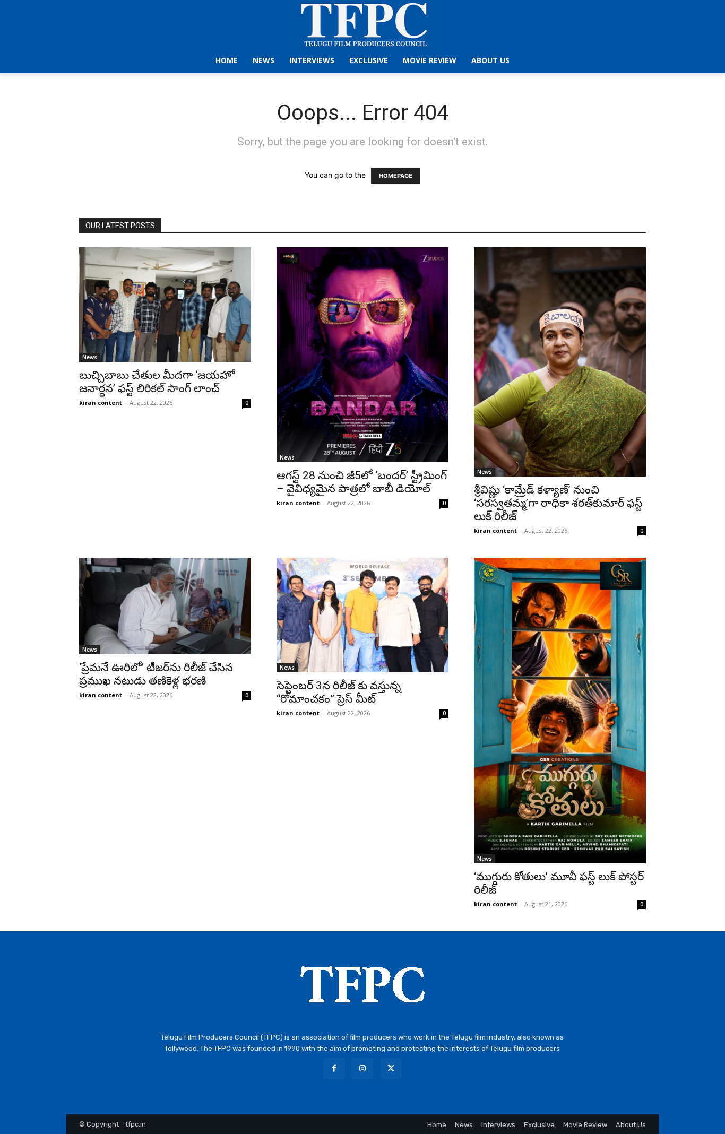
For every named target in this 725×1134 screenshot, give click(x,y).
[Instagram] (362, 1068)
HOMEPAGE (395, 175)
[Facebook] (334, 1068)
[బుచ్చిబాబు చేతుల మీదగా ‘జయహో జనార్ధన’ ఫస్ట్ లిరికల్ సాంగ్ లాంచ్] (165, 304)
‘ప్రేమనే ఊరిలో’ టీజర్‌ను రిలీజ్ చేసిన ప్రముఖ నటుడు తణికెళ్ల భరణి (156, 674)
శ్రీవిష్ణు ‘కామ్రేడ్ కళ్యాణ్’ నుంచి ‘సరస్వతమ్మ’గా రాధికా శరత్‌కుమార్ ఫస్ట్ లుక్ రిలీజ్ (558, 503)
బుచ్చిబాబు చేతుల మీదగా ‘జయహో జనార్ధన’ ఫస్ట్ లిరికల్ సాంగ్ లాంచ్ (157, 382)
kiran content (100, 402)
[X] (391, 1068)
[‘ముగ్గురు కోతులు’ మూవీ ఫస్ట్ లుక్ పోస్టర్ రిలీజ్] (560, 710)
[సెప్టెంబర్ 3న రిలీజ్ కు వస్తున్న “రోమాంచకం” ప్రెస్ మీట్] (362, 615)
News (89, 357)
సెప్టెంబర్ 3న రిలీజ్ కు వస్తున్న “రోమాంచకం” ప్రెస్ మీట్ (339, 692)
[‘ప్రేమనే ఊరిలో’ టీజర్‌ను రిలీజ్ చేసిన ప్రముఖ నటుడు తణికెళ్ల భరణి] (165, 606)
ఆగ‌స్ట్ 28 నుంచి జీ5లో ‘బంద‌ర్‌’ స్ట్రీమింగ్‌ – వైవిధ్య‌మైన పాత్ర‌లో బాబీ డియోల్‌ (362, 482)
